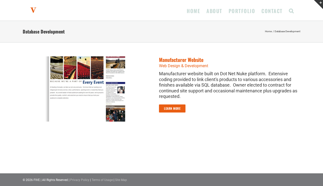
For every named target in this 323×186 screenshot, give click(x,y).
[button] (291, 10)
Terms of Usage (102, 180)
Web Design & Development (183, 65)
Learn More (172, 108)
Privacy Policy (79, 180)
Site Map (121, 180)
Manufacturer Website (181, 59)
